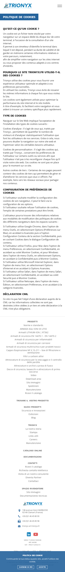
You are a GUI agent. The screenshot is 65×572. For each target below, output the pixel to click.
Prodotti (33, 321)
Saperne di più (25, 567)
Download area (33, 378)
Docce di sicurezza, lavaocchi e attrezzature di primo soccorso (33, 370)
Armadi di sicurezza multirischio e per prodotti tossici (33, 346)
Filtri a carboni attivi (33, 356)
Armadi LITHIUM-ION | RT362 (33, 332)
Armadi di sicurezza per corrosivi (33, 343)
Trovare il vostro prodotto (32, 400)
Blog (33, 417)
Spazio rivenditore (32, 488)
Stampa (33, 432)
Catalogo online (32, 450)
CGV (34, 551)
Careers (33, 439)
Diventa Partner (33, 477)
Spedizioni (33, 386)
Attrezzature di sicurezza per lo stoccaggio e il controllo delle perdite (33, 361)
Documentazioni (33, 457)
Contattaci (33, 481)
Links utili (33, 435)
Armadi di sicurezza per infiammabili (33, 339)
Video (33, 375)
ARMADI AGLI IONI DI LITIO (33, 328)
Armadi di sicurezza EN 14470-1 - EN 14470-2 (33, 336)
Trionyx (32, 425)
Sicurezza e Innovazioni (33, 410)
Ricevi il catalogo (33, 393)
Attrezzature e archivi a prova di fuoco (33, 365)
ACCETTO (42, 567)
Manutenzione (33, 389)
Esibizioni (33, 414)
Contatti (32, 463)
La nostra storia (33, 428)
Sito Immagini (33, 382)
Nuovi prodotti (32, 407)
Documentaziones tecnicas (33, 495)
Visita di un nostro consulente (33, 474)
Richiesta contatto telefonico (33, 470)
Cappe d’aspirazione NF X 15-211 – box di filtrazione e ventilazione (33, 351)
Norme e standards (33, 325)
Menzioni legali (45, 551)
